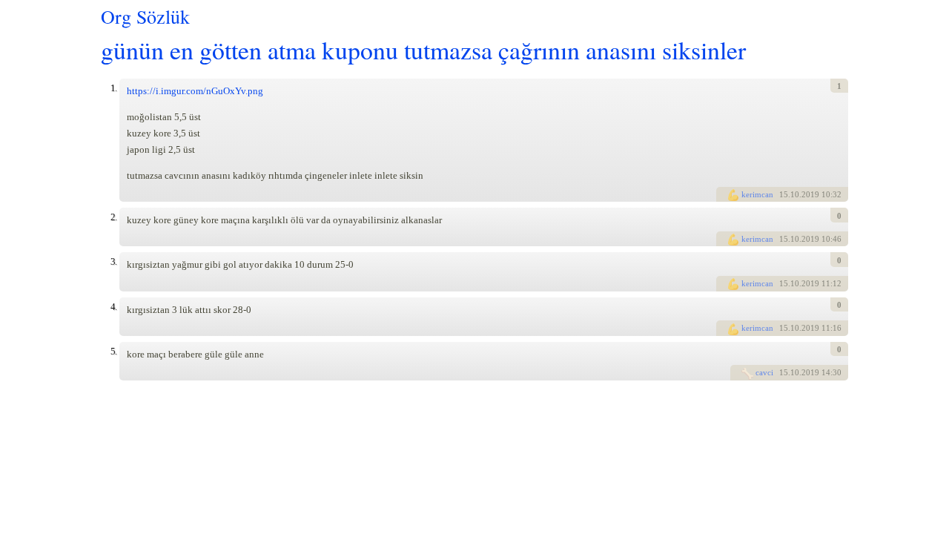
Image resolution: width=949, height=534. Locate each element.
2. (113, 216)
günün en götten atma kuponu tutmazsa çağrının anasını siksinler (423, 49)
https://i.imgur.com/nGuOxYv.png (195, 90)
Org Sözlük (145, 16)
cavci (764, 372)
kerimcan (757, 194)
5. (113, 351)
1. (113, 87)
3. (113, 261)
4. (113, 306)
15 (783, 194)
